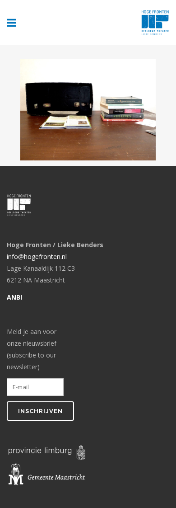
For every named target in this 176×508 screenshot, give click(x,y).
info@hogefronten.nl (37, 256)
